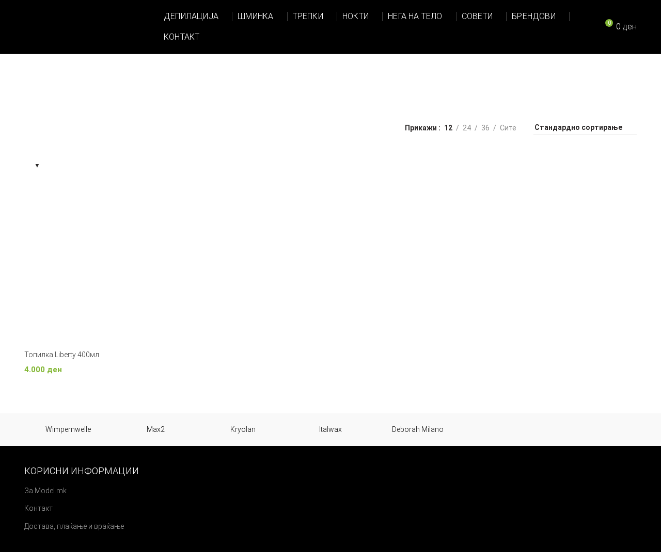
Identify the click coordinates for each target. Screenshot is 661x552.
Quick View (210, 168)
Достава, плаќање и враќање (74, 526)
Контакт (38, 508)
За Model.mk (45, 491)
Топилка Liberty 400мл (61, 354)
